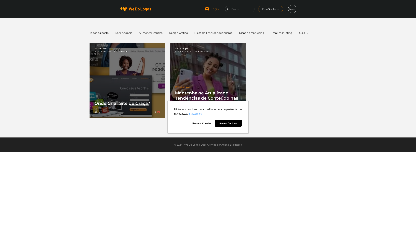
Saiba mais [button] (195, 113)
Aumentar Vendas (150, 32)
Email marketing (281, 32)
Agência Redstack (231, 144)
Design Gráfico (178, 32)
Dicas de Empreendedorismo (213, 32)
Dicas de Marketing (251, 32)
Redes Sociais (182, 87)
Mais (302, 32)
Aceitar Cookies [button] (228, 123)
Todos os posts (99, 32)
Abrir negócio (123, 32)
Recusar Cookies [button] (201, 123)
